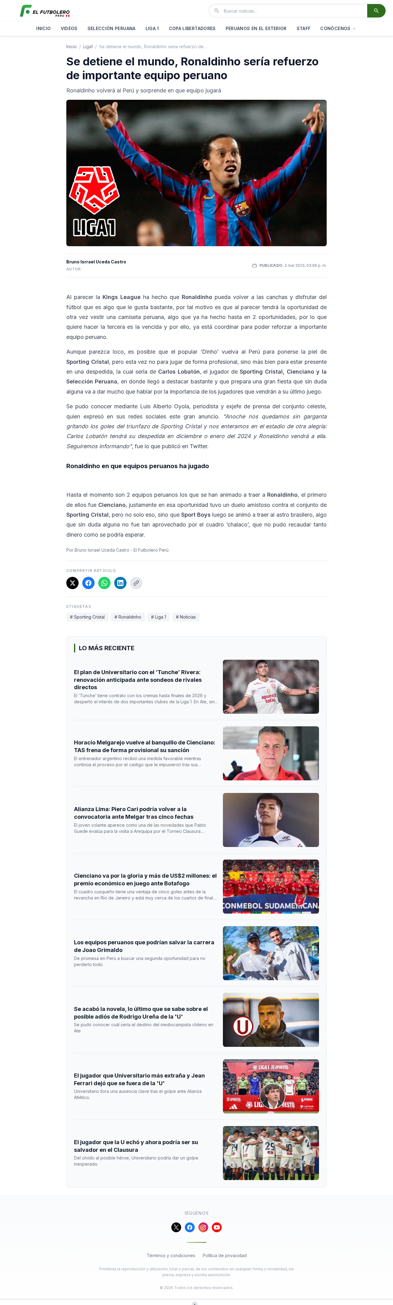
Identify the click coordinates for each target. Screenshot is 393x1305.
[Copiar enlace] (136, 583)
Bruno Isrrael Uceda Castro (96, 261)
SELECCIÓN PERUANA (112, 28)
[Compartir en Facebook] (88, 583)
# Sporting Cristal (87, 616)
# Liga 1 (158, 616)
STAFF (304, 28)
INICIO (43, 28)
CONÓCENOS (335, 28)
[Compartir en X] (72, 583)
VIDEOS (69, 28)
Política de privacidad (225, 1255)
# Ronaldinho (128, 616)
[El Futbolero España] (44, 11)
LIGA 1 (152, 28)
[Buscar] (376, 10)
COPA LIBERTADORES (192, 28)
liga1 (88, 46)
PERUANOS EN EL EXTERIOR (256, 28)
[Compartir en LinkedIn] (120, 583)
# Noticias (186, 616)
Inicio (71, 46)
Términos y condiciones (171, 1255)
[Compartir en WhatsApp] (104, 583)
